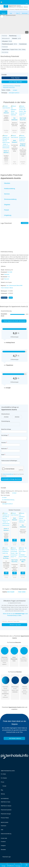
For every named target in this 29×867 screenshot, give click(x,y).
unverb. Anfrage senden (15, 82)
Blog (2, 790)
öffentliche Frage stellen (15, 624)
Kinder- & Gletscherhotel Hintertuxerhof (6, 152)
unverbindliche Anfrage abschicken (11, 479)
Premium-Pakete (5, 817)
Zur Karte (4, 497)
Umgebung (7, 215)
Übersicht (4, 13)
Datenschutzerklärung (8, 474)
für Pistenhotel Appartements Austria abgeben (4, 661)
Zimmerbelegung (5, 421)
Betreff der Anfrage (6, 429)
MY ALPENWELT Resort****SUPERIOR (23, 561)
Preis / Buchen (15, 78)
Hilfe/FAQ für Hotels (5, 801)
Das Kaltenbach (14, 118)
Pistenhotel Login (6, 856)
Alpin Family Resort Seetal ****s (23, 119)
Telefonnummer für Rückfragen (9, 460)
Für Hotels (3, 774)
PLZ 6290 (10, 272)
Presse (2, 782)
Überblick (7, 183)
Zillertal (11, 287)
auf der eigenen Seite (15, 689)
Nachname (4, 448)
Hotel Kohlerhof (14, 141)
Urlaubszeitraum (5, 414)
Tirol (9, 276)
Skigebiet (7, 204)
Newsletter (3, 849)
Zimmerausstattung (10, 199)
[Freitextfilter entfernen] (22, 2)
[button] (14, 24)
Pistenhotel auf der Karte (9, 87)
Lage (11, 13)
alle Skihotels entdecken (15, 738)
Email (2, 454)
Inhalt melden (22, 592)
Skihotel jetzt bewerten (14, 321)
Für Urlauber (4, 778)
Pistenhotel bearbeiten (6, 809)
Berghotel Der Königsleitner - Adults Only (23, 145)
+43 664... (8, 90)
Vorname (3, 442)
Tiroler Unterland (5, 287)
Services (7, 194)
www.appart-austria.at (14, 92)
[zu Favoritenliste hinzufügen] (2, 16)
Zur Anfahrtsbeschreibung (8, 499)
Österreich (6, 279)
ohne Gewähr (10, 592)
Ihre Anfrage (4, 435)
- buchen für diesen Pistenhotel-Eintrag (25, 690)
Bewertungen (25, 13)
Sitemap (3, 793)
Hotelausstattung (9, 188)
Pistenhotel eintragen (6, 813)
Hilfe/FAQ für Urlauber (6, 805)
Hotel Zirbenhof (6, 111)
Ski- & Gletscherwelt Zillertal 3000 (14, 285)
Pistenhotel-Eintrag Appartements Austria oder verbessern (5, 692)
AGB (2, 829)
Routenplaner (25, 223)
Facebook (3, 841)
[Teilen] (23, 865)
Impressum (3, 825)
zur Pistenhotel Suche (1, 6)
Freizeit (6, 210)
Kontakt (10, 297)
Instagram (3, 845)
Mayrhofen (6, 274)
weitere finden (14, 659)
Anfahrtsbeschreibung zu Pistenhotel (11, 85)
